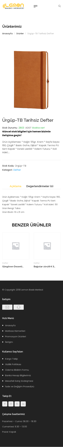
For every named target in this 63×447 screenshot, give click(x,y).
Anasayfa (7, 33)
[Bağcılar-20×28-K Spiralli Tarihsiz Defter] (47, 245)
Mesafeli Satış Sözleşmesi (19, 380)
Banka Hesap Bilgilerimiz (18, 375)
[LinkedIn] (23, 403)
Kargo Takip (11, 358)
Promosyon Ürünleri (15, 336)
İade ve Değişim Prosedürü (19, 386)
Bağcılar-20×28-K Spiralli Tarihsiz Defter (45, 266)
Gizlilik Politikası (13, 364)
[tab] (15, 186)
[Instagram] (10, 403)
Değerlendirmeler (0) (39, 186)
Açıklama (15, 186)
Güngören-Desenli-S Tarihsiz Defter (13, 266)
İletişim (9, 342)
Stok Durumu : (10, 127)
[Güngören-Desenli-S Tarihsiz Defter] (15, 245)
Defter (17, 170)
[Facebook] (4, 403)
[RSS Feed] (17, 403)
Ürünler (20, 33)
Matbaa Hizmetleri (15, 330)
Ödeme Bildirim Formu (17, 369)
